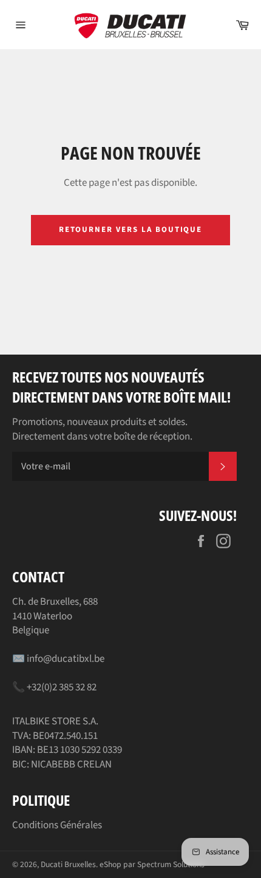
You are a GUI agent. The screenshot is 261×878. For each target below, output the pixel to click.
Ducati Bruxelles (68, 864)
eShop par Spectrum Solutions (152, 864)
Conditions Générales (57, 825)
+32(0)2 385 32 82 (62, 687)
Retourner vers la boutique (131, 229)
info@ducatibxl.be (65, 659)
